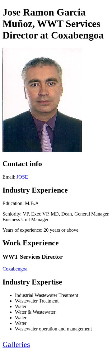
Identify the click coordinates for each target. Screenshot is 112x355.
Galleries (16, 344)
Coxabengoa (14, 268)
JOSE (22, 177)
